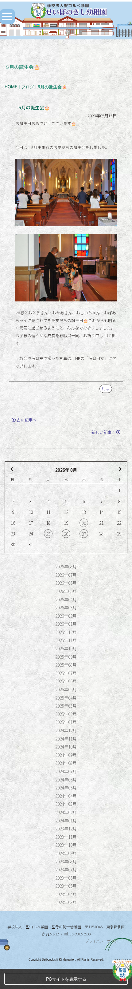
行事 (106, 388)
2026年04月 (66, 599)
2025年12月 (66, 632)
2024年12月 (66, 730)
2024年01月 (66, 820)
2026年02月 (66, 616)
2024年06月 (66, 780)
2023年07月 (66, 869)
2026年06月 (66, 583)
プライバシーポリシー (103, 940)
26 (66, 534)
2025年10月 (66, 648)
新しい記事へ (103, 432)
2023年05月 (66, 886)
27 (84, 534)
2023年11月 (66, 837)
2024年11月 (66, 739)
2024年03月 (66, 804)
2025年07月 (66, 673)
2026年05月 (66, 591)
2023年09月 (66, 853)
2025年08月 (66, 665)
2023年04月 (66, 894)
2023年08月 (66, 861)
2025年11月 (66, 640)
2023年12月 (66, 829)
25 (48, 534)
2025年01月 (66, 722)
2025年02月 (66, 714)
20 (84, 523)
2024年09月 (66, 755)
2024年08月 (66, 763)
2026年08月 (66, 566)
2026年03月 (66, 607)
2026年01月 (66, 624)
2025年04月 (66, 698)
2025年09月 (66, 657)
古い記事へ (27, 420)
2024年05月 (66, 788)
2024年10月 (66, 747)
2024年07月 (66, 771)
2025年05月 (66, 689)
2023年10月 (66, 845)
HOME (11, 86)
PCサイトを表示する (66, 979)
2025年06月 (66, 681)
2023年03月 (66, 902)
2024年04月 (66, 796)
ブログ (27, 86)
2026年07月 (66, 575)
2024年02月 (66, 812)
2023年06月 (66, 878)
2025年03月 (66, 706)
